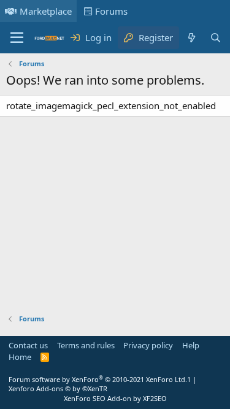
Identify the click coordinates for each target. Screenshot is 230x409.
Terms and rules (86, 345)
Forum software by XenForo (98, 379)
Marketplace (46, 11)
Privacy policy (148, 345)
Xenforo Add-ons (58, 388)
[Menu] (16, 38)
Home (20, 356)
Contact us (28, 345)
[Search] (216, 37)
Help (190, 345)
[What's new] (191, 37)
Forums (111, 11)
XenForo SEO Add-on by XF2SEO (115, 398)
